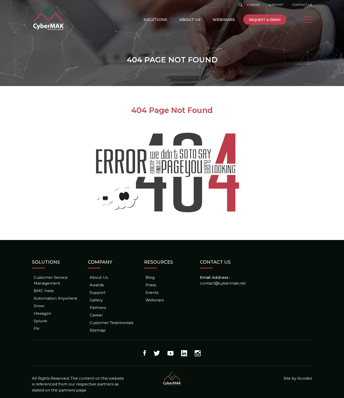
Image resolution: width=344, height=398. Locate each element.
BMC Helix (44, 290)
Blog (150, 277)
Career (253, 5)
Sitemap (98, 330)
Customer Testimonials (111, 322)
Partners (98, 307)
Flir (37, 328)
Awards (97, 285)
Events (152, 292)
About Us (189, 19)
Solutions (155, 19)
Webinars (224, 19)
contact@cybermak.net (223, 283)
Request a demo (265, 20)
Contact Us (302, 5)
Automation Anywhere (55, 298)
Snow (39, 305)
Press (151, 285)
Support (276, 5)
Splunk (40, 321)
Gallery (96, 300)
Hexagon (42, 313)
